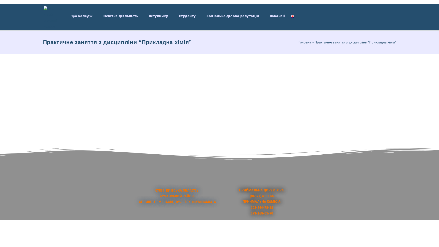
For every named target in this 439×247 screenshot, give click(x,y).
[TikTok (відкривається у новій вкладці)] (385, 15)
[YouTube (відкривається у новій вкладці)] (377, 15)
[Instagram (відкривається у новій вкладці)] (368, 15)
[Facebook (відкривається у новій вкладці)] (360, 15)
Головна (304, 42)
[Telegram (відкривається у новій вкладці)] (393, 15)
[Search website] (301, 16)
